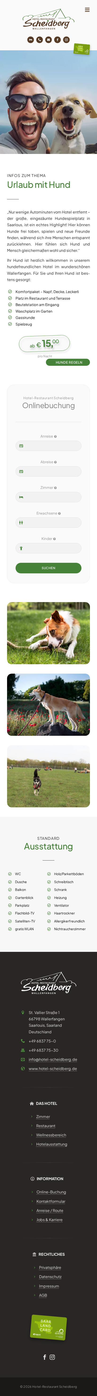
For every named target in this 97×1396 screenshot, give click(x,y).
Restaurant (45, 1125)
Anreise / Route (49, 1210)
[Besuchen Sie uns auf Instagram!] (66, 39)
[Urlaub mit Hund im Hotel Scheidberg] (48, 603)
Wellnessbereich (51, 1134)
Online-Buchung (51, 1191)
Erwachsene (46, 513)
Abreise (46, 461)
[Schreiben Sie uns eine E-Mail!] (48, 39)
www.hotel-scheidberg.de (53, 1068)
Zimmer (46, 487)
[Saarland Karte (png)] (81, 45)
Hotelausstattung (51, 1144)
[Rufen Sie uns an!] (39, 39)
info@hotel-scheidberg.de (53, 1059)
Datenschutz (50, 1276)
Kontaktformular (50, 1201)
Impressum (49, 1285)
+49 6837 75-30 (43, 1050)
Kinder (46, 538)
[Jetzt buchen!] (30, 39)
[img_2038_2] (48, 746)
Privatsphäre (50, 1267)
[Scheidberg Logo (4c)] (48, 10)
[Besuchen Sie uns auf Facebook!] (57, 39)
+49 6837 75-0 (42, 1040)
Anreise (46, 436)
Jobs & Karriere (49, 1219)
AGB (43, 1295)
